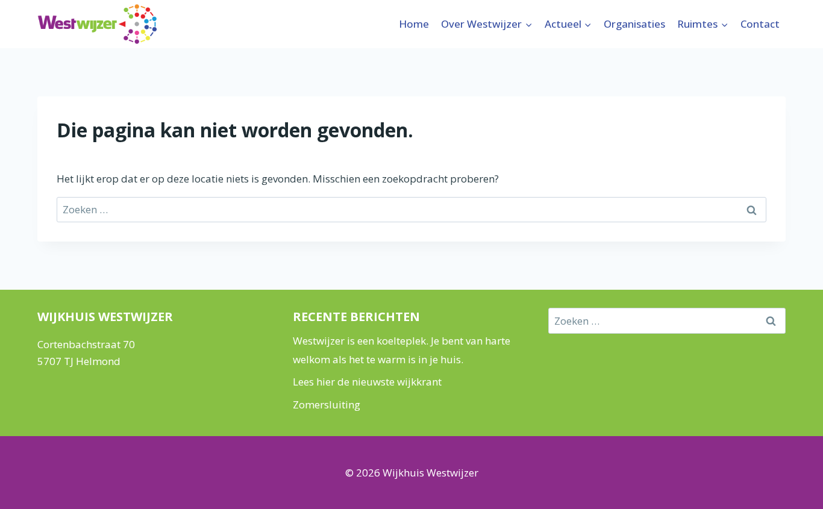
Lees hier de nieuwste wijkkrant (367, 382)
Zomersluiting (326, 404)
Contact (760, 24)
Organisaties (634, 24)
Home (414, 24)
